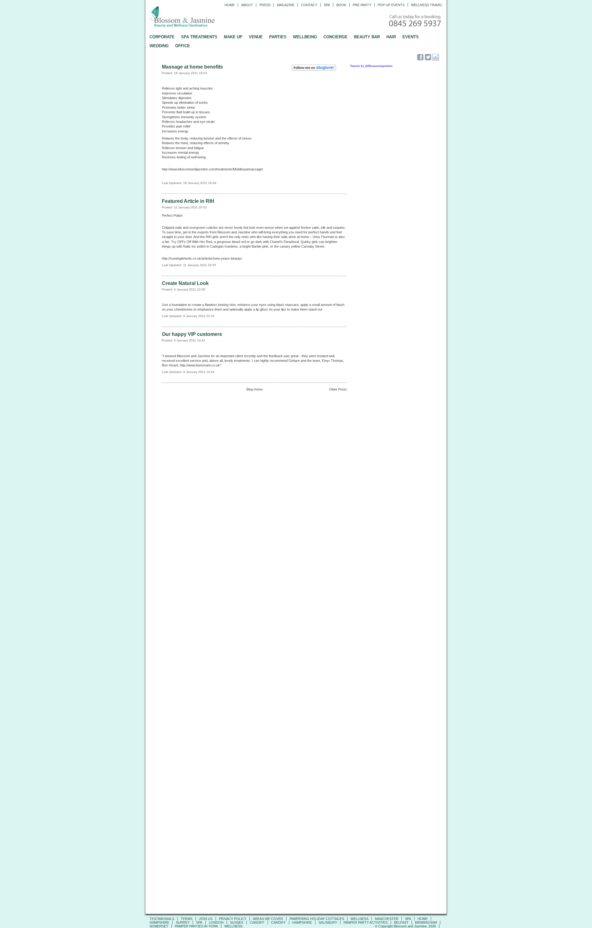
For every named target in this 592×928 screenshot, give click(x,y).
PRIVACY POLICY (232, 919)
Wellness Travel (426, 5)
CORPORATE (162, 37)
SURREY (183, 922)
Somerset (159, 926)
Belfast (401, 922)
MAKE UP (233, 37)
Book (341, 5)
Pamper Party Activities (365, 922)
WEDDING (159, 46)
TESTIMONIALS (162, 919)
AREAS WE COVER (268, 919)
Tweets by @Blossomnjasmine (371, 66)
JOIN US (205, 919)
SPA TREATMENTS (199, 37)
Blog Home (254, 389)
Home (229, 5)
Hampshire (159, 922)
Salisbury (328, 922)
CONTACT (309, 5)
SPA (408, 919)
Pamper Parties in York (196, 926)
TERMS (186, 919)
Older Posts (338, 389)
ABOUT (247, 5)
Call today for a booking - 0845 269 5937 (415, 21)
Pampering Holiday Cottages (317, 919)
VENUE (256, 37)
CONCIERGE (335, 37)
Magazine (285, 5)
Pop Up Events (391, 5)
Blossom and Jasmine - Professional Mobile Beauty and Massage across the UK (196, 17)
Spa (327, 5)
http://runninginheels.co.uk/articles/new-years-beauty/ (202, 258)
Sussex (236, 922)
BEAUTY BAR (367, 37)
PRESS (264, 5)
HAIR (391, 37)
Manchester (386, 919)
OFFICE (182, 46)
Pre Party (362, 5)
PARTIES (277, 37)
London (216, 922)
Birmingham (426, 922)
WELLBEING (305, 37)
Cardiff (257, 922)
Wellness (359, 919)
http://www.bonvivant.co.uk (200, 365)
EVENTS (410, 37)
